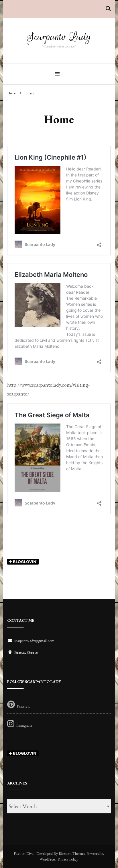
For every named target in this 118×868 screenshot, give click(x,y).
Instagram (24, 725)
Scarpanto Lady (59, 36)
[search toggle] (108, 8)
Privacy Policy (68, 859)
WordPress (47, 859)
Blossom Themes (72, 853)
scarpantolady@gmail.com (34, 640)
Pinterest (23, 705)
